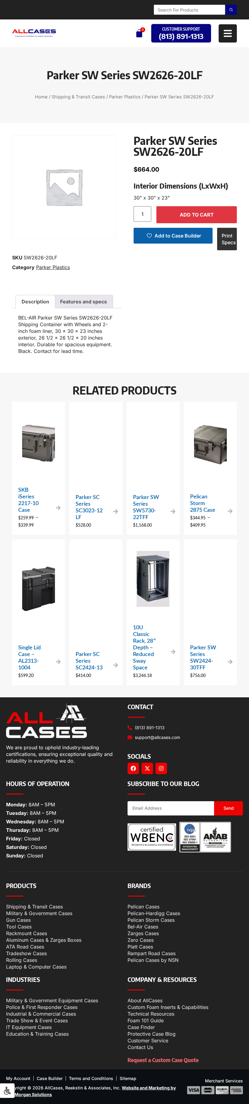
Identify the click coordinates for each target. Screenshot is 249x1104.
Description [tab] (35, 302)
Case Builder (50, 1078)
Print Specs (229, 239)
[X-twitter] (147, 768)
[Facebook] (133, 768)
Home (41, 97)
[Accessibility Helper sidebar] (7, 1090)
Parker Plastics (125, 97)
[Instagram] (161, 768)
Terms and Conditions (91, 1078)
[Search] (231, 10)
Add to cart (197, 215)
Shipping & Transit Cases (78, 97)
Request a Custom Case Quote (163, 1059)
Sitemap (128, 1078)
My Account (18, 1078)
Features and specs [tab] (83, 302)
